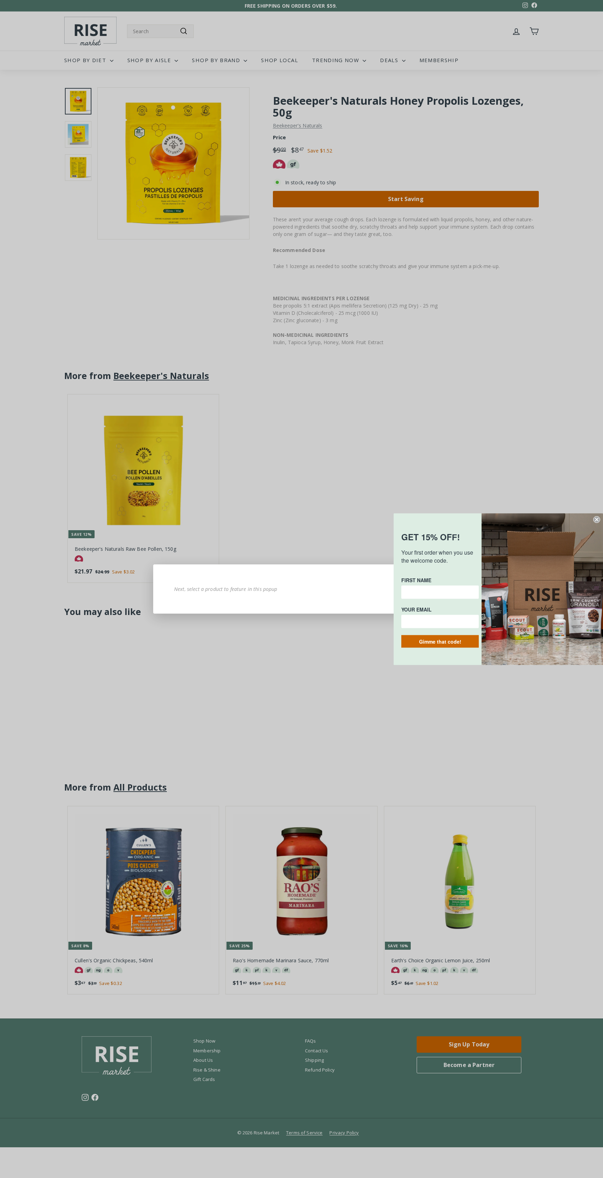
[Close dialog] (596, 519)
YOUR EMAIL (416, 609)
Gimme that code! (440, 641)
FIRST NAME (416, 579)
